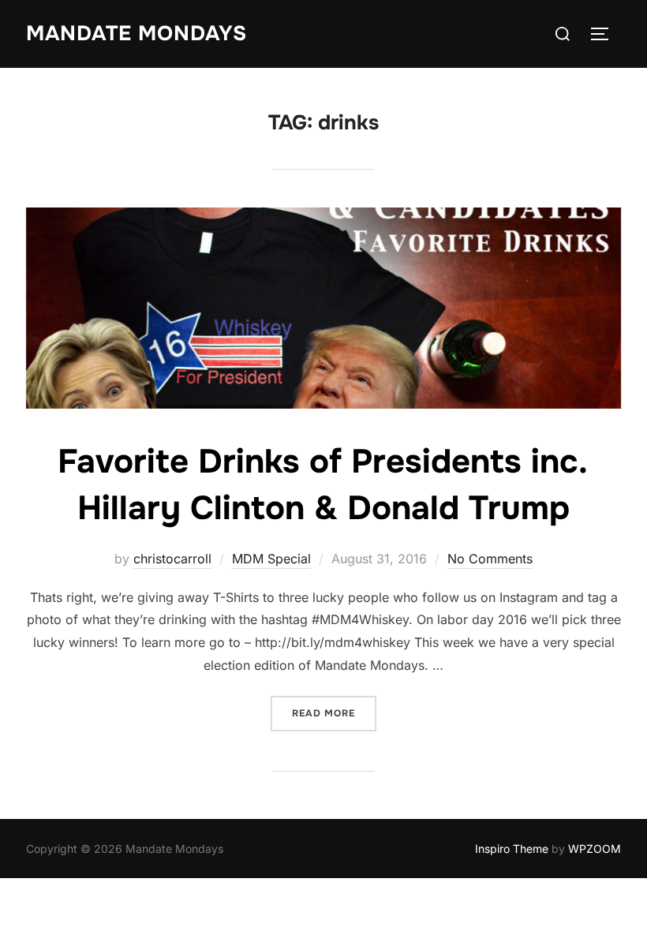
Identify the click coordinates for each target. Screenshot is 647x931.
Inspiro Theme (511, 848)
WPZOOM (594, 848)
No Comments (490, 558)
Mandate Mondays (136, 34)
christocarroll (172, 558)
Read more (334, 713)
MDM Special (271, 558)
